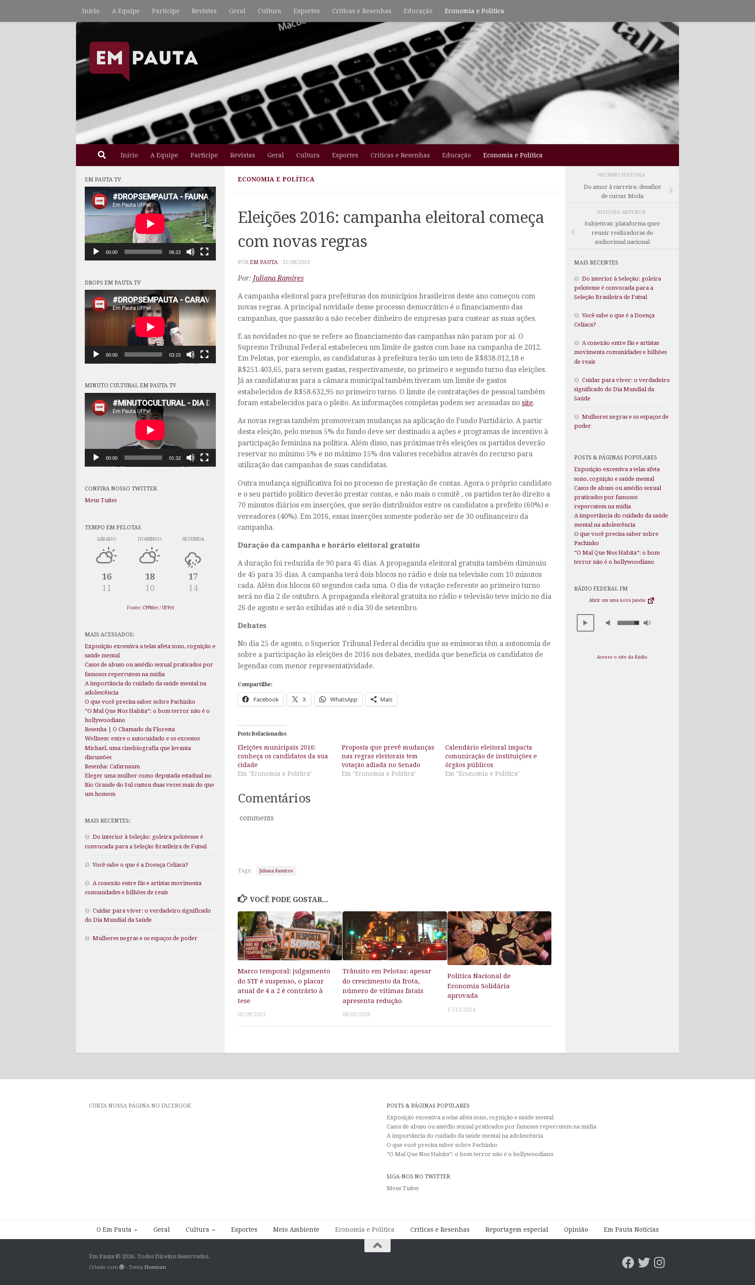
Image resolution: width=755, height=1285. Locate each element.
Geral (237, 10)
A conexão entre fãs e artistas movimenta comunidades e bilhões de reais (620, 352)
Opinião (576, 1229)
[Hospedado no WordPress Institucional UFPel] (122, 1267)
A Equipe (126, 10)
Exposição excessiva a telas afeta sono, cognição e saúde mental (470, 1117)
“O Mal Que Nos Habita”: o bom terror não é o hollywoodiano (470, 1154)
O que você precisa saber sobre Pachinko (140, 701)
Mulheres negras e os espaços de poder (145, 938)
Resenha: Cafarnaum (112, 766)
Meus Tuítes (101, 500)
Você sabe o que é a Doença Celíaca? (140, 864)
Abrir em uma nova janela (618, 600)
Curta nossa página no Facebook (140, 1105)
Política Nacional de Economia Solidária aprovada (479, 986)
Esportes (307, 10)
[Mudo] (190, 251)
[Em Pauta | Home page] (143, 61)
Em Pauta (264, 262)
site (527, 403)
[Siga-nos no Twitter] (644, 1263)
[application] (150, 223)
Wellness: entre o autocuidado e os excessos (142, 738)
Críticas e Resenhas (361, 10)
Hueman (155, 1267)
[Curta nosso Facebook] (628, 1263)
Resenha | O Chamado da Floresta (130, 729)
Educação (418, 10)
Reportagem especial (516, 1229)
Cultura (269, 10)
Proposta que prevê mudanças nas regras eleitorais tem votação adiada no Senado (388, 756)
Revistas (204, 10)
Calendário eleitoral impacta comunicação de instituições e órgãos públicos (491, 756)
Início (91, 10)
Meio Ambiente (296, 1229)
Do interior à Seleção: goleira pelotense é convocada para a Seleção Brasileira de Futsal (617, 287)
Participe (166, 10)
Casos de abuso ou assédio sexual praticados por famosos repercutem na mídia (617, 497)
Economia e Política (474, 10)
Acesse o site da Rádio (622, 657)
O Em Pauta (114, 1229)
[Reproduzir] (96, 251)
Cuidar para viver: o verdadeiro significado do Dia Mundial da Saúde (622, 389)
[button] (585, 623)
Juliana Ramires (278, 278)
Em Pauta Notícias (631, 1229)
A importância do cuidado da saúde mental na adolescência (465, 1135)
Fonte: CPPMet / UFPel (150, 608)
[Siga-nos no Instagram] (660, 1263)
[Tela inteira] (204, 251)
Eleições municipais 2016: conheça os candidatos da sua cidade (283, 756)
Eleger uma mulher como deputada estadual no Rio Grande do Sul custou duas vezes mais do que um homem (149, 784)
